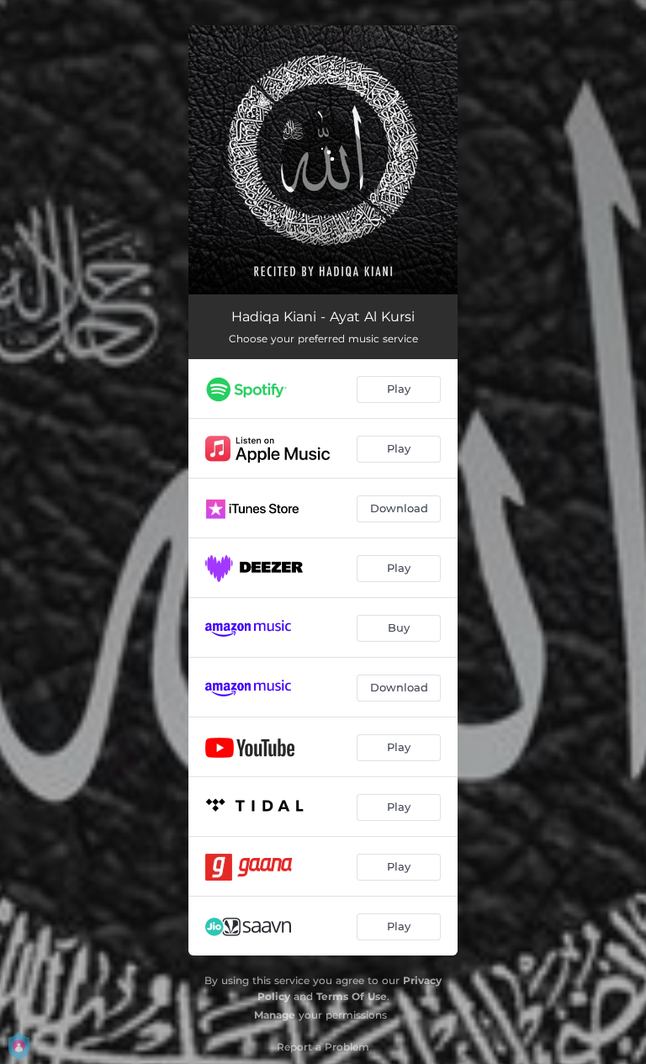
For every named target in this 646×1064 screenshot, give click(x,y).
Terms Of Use (351, 996)
